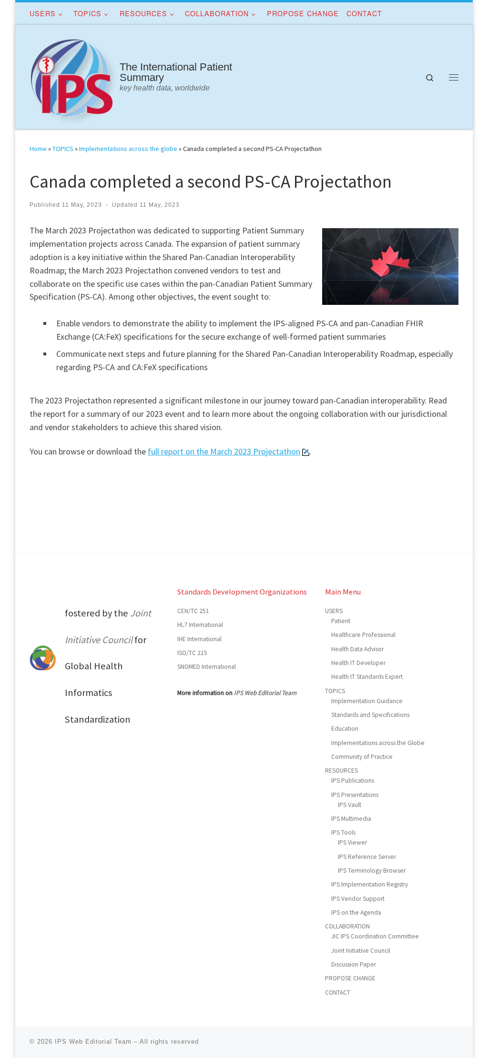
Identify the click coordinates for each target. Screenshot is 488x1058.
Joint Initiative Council (360, 951)
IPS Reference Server (367, 857)
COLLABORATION (347, 926)
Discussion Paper (353, 964)
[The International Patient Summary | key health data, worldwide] (73, 75)
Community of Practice (362, 757)
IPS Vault (349, 805)
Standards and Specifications (370, 715)
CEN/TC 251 (193, 611)
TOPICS (62, 148)
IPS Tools (343, 832)
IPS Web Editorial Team (265, 693)
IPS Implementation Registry (369, 884)
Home (38, 148)
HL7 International (200, 625)
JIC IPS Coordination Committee (375, 936)
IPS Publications (352, 780)
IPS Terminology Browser (372, 871)
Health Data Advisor (357, 649)
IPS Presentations (354, 795)
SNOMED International (206, 667)
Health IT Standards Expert (367, 677)
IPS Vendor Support (358, 899)
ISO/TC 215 (192, 653)
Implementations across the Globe (378, 743)
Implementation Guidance (367, 701)
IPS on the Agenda (356, 912)
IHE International (199, 639)
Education (344, 729)
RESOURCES (341, 770)
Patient (340, 621)
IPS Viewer (352, 842)
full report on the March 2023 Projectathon (224, 451)
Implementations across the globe (128, 148)
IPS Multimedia (351, 819)
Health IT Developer (358, 663)
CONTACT (337, 992)
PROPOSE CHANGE (350, 978)
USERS (334, 611)
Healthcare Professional (363, 635)
